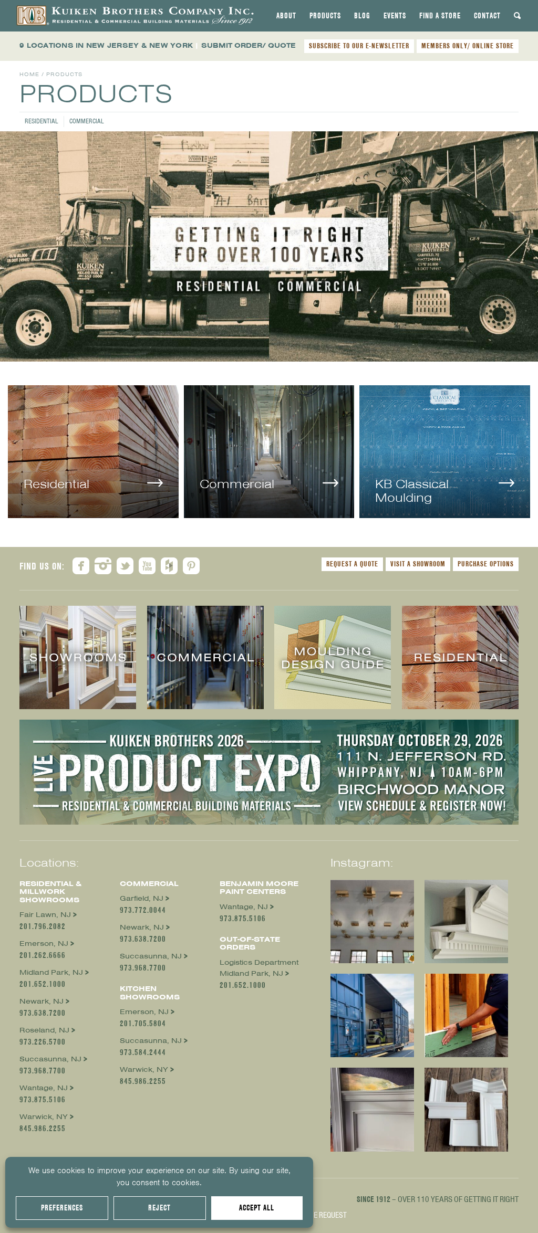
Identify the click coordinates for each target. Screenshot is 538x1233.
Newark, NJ (41, 1001)
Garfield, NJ (141, 898)
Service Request (319, 1215)
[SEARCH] (517, 15)
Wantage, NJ (43, 1087)
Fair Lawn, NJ (45, 914)
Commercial (86, 121)
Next (530, 241)
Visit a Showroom (418, 563)
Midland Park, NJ (51, 972)
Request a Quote (352, 563)
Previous (8, 241)
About (286, 15)
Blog (362, 15)
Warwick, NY (43, 1116)
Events (395, 15)
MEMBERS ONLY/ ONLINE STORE (467, 45)
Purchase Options (486, 563)
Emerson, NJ (43, 943)
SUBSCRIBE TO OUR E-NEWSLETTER (359, 45)
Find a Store (440, 15)
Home (29, 74)
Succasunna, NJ (50, 1059)
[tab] (286, 15)
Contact (487, 15)
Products (325, 15)
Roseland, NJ (44, 1030)
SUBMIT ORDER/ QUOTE (248, 45)
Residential (41, 121)
